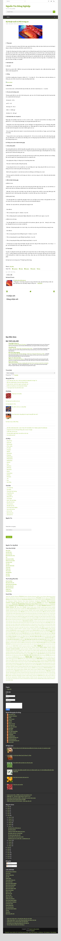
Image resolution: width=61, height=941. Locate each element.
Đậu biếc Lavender (19, 633)
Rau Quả (38, 664)
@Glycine (8, 599)
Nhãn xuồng (21, 655)
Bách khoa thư (10, 512)
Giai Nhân (9, 489)
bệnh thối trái (28, 613)
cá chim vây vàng (19, 617)
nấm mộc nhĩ (35, 653)
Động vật (34, 634)
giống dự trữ (44, 636)
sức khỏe (12, 670)
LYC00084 (20, 650)
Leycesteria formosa (9, 650)
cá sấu (53, 617)
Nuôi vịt (44, 658)
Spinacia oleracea (20, 669)
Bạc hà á (26, 611)
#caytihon (26, 602)
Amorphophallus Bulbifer (51, 608)
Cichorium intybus (41, 625)
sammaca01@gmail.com (13, 740)
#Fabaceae (39, 602)
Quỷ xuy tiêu (53, 663)
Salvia (30, 666)
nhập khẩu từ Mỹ (27, 655)
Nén (39, 653)
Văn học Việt (8, 895)
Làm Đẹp (8, 574)
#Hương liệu (9, 444)
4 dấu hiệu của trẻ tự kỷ (12, 431)
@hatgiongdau (19, 599)
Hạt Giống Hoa (28, 639)
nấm (32, 653)
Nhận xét (10, 866)
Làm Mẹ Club (9, 552)
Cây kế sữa (15, 622)
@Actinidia (13, 596)
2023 (8, 810)
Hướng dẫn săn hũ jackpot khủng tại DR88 (16, 799)
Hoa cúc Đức (43, 642)
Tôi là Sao (8, 567)
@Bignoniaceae (49, 596)
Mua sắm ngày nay (10, 582)
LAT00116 (33, 647)
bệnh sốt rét (23, 613)
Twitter (21, 268)
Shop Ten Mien (9, 581)
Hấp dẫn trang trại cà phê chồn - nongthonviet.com (19, 838)
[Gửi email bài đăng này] (7, 274)
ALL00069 (22, 608)
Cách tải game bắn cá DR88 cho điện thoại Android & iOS (19, 794)
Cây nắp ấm (27, 622)
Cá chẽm (9, 617)
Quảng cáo (8, 589)
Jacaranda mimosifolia (26, 645)
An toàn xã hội (9, 562)
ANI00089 (7, 610)
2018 (8, 849)
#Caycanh (9, 442)
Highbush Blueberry (28, 640)
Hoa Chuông (34, 642)
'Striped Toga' (8, 596)
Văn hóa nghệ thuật (10, 565)
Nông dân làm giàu (37, 656)
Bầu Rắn (8, 613)
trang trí (44, 673)
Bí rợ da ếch (27, 614)
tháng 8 (10, 824)
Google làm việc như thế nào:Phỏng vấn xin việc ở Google (19, 429)
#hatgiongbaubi (52, 602)
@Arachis (25, 596)
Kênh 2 (40, 645)
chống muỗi (15, 625)
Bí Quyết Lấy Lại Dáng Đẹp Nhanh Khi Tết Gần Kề (18, 923)
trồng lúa (40, 675)
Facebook (15, 268)
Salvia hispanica (34, 666)
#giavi (43, 602)
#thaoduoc (9, 465)
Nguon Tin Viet (11, 723)
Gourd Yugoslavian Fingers (35, 637)
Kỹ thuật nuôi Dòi (12, 829)
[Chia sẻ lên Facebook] (11, 274)
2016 (8, 852)
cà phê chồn (43, 617)
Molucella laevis (8, 653)
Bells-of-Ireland (18, 613)
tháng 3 (10, 843)
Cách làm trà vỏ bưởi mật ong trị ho (21, 777)
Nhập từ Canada (42, 655)
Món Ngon (13, 653)
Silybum (9, 667)
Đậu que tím (23, 634)
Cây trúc (52, 622)
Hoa (8, 480)
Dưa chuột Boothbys (9, 631)
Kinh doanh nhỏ (9, 881)
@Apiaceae (21, 596)
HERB (23, 640)
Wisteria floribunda (47, 678)
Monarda (16, 653)
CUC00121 (12, 628)
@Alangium (17, 596)
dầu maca (40, 630)
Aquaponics (26, 610)
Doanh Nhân (8, 878)
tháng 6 (10, 840)
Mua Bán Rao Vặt (9, 586)
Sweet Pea (17, 670)
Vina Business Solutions (11, 871)
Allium (26, 608)
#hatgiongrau (9, 460)
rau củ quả (19, 664)
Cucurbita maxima (44, 628)
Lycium (23, 650)
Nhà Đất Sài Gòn (10, 505)
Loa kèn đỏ (15, 650)
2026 (8, 806)
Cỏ (45, 625)
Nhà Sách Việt (11, 725)
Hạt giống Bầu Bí (15, 639)
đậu (51, 631)
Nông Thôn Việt (9, 896)
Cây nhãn (41, 622)
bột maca (47, 616)
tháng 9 (10, 822)
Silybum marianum (14, 667)
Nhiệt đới (51, 655)
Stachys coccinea (34, 669)
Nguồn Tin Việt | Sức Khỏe (15, 357)
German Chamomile (12, 636)
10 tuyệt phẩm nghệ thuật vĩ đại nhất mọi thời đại (17, 433)
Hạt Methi (15, 640)
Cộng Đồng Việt (12, 347)
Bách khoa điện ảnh (10, 913)
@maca (33, 599)
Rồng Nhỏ (10, 729)
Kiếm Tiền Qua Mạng (11, 500)
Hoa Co (10, 722)
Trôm (37, 675)
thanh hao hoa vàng (42, 670)
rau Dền (23, 664)
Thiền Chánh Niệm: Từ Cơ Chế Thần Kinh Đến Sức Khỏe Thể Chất (21, 920)
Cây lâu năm (22, 622)
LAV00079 (53, 647)
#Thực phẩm (9, 446)
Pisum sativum (37, 661)
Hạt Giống (9, 482)
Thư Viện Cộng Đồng (13, 731)
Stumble (33, 268)
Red (44, 664)
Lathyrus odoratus (43, 647)
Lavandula (8, 648)
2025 (8, 808)
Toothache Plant (33, 673)
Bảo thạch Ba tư (40, 611)
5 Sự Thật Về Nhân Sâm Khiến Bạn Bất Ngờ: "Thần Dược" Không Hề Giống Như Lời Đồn (27, 353)
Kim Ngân (53, 645)
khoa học (44, 645)
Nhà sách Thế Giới (12, 726)
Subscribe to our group (11, 526)
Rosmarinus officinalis (22, 666)
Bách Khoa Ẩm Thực (10, 555)
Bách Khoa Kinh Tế (10, 886)
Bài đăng (12, 266)
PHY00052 (12, 661)
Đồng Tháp (30, 634)
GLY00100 (8, 637)
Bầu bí (46, 611)
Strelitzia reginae (44, 669)
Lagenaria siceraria (16, 647)
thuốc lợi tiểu (40, 672)
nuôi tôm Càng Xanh (32, 658)
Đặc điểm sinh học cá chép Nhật (19, 406)
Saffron (27, 666)
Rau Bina (11, 664)
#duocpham (9, 453)
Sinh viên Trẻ (10, 514)
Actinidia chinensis (44, 607)
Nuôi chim (23, 658)
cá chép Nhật (13, 617)
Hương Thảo (15, 645)
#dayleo (8, 451)
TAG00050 (21, 670)
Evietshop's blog (9, 903)
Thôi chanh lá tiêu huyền (33, 672)
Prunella (50, 661)
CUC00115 (8, 628)
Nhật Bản (47, 655)
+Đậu (21, 607)
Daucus (31, 630)
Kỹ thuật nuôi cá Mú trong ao (17, 22)
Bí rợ (24, 614)
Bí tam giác (39, 614)
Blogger (33, 930)
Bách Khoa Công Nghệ (11, 885)
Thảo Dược (53, 670)
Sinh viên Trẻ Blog (10, 558)
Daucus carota (36, 630)
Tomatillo (28, 673)
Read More (40, 283)
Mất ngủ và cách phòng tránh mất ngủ (16, 359)
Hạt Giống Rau (35, 639)
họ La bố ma (11, 642)
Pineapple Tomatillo (27, 661)
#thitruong (9, 467)
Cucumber (28, 628)
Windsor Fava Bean (33, 678)
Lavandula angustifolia (15, 648)
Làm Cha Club (9, 553)
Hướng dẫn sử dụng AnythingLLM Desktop (17, 344)
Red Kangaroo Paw (48, 664)
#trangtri (44, 605)
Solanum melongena (48, 667)
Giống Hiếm (49, 636)
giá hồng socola (20, 636)
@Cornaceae (33, 597)
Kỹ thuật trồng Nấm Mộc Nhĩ (14, 835)
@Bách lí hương (40, 596)
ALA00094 (53, 607)
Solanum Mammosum (39, 667)
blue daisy (41, 616)
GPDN (9, 717)
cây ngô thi (37, 622)
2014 (8, 856)
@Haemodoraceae (13, 599)
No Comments (20, 23)
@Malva (36, 599)
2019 (8, 847)
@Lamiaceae (24, 599)
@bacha (44, 596)
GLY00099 (53, 636)
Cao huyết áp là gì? (11, 435)
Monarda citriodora (22, 653)
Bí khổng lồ (45, 613)
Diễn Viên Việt (9, 893)
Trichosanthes (13, 675)
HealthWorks (20, 640)
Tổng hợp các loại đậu (17, 393)
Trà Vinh (37, 673)
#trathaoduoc (9, 473)
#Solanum (16, 605)
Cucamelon (24, 628)
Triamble (9, 675)
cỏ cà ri (51, 625)
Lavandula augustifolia (24, 648)
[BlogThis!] (8, 274)
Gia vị (24, 636)
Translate (16, 375)
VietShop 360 (9, 591)
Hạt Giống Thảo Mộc (50, 639)
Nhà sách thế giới (9, 587)
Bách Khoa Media (9, 890)
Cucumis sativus (33, 628)
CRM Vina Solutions (10, 898)
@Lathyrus (30, 599)
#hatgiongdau (10, 456)
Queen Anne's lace (29, 663)
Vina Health (9, 498)
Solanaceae (29, 667)
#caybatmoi (8, 602)
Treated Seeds (51, 673)
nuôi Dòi (26, 658)
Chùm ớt (18, 625)
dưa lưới (22, 631)
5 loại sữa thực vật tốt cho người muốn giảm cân (17, 384)
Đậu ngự (53, 633)
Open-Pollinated (48, 658)
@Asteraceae (34, 596)
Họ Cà (54, 640)
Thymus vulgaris (19, 673)
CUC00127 (20, 628)
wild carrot (22, 678)
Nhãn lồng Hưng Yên (9, 655)
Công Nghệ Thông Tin (14, 343)
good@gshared (11, 735)
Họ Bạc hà (46, 640)
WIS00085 (39, 678)
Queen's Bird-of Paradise (37, 663)
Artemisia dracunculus (47, 610)
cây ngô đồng (32, 622)
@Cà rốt (53, 596)
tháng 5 (10, 842)
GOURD (22, 637)
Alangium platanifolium (10, 608)
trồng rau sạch (48, 675)
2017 (8, 851)
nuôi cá (19, 658)
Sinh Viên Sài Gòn (11, 509)
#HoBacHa (40, 603)
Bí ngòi (51, 613)
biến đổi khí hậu (44, 614)
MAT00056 (50, 650)
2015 (8, 854)
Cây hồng (10, 622)
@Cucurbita (38, 597)
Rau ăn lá (7, 664)
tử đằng (52, 675)
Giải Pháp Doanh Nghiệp (12, 507)
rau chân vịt (15, 664)
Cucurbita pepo (13, 630)
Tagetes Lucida (25, 670)
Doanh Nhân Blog (9, 905)
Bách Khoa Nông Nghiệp (14, 352)
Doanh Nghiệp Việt (13, 932)
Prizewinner (43, 661)
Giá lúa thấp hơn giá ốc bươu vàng (15, 836)
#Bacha (48, 600)
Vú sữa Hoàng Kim (15, 678)
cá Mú (8, 272)
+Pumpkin (24, 607)
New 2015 (42, 653)
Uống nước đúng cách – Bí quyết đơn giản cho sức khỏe (19, 918)
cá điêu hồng (33, 617)
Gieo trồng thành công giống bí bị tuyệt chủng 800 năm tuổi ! (25, 414)
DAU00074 (28, 630)
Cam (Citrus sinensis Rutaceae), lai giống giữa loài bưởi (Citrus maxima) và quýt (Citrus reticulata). (29, 363)
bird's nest (11, 616)
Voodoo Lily (10, 678)
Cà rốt (47, 617)
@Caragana (18, 597)
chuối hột (24, 625)
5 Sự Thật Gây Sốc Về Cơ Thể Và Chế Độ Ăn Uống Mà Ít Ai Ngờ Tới (22, 380)
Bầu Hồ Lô (49, 611)
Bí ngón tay (12, 614)
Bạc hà (22, 611)
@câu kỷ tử (25, 597)
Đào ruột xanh (44, 631)
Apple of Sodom (21, 610)
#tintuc (8, 471)
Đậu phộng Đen (18, 634)
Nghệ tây (51, 653)
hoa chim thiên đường (28, 642)
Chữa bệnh (33, 625)
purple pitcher (21, 663)
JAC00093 (20, 645)
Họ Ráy (15, 642)
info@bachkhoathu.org (13, 737)
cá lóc (37, 617)
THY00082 (14, 673)
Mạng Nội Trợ (10, 496)
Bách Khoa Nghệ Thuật (11, 888)
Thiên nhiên (27, 672)
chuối (21, 625)
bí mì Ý (48, 613)
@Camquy (7, 597)
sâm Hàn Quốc (51, 666)
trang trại (40, 673)
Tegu (38, 670)
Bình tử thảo (50, 614)
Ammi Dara (39, 608)
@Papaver (43, 599)
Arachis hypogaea (36, 610)
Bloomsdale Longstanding (34, 616)
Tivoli (25, 673)
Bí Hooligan (40, 613)
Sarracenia (39, 666)
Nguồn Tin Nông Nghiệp (18, 6)
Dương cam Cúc (34, 631)
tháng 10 (10, 820)
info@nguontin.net (12, 739)
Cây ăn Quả (25, 620)
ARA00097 (31, 610)
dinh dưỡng (48, 630)
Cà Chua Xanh (28, 617)
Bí (37, 613)
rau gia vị (31, 664)
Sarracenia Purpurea (44, 666)
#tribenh (8, 474)
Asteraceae (15, 611)
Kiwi (6, 647)
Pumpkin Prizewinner (15, 663)
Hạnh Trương (11, 719)
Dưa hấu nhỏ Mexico (16, 631)
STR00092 (39, 669)
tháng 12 (10, 817)
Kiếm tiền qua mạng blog (11, 584)
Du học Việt (9, 511)
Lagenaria (10, 647)
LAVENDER (30, 648)
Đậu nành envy (41, 633)
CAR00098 (36, 619)
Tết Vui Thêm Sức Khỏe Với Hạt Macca (15, 924)
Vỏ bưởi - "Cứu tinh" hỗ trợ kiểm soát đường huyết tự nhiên (21, 348)
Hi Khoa (10, 720)
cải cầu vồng (19, 619)
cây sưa (44, 622)
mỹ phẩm (29, 653)
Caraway (47, 619)
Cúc (43, 627)
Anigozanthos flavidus (13, 610)
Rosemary (16, 666)
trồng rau (43, 675)
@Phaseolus (48, 599)
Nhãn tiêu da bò (16, 655)
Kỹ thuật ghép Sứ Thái (11, 404)
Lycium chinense (28, 650)
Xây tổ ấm (8, 550)
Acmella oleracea (33, 607)
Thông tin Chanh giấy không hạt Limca (16, 831)
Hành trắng (51, 637)
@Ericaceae (48, 597)
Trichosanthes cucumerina (21, 675)
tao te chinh (11, 742)
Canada (28, 619)
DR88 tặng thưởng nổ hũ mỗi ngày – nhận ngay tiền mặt (19, 801)
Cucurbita (38, 628)
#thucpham (9, 469)
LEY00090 (53, 648)
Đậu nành (37, 633)
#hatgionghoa (10, 458)
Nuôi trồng (13, 272)
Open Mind (10, 728)
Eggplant (37, 634)
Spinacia (15, 669)
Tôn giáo (8, 563)
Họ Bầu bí (51, 640)
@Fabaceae (52, 597)
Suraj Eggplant (8, 670)
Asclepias (53, 610)
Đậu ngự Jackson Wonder (10, 634)
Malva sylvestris (36, 650)
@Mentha (39, 599)
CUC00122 (16, 628)
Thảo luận (7, 672)
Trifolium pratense (29, 675)
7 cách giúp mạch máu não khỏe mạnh (15, 387)
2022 (8, 811)
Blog (28, 616)
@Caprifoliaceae (12, 597)
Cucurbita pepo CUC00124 (21, 630)
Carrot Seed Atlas (52, 619)
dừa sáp (25, 631)
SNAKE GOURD (20, 667)
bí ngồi (15, 614)
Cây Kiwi (18, 622)
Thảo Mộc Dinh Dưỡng (12, 491)
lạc (8, 647)
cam (26, 619)
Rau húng (35, 664)
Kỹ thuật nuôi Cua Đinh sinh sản (13, 401)
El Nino (40, 634)
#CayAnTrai (9, 440)
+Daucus (18, 607)
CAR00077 (32, 619)
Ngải (45, 653)
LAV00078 (49, 647)
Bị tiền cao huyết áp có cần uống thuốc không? (17, 385)
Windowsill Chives (27, 678)
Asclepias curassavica (9, 611)
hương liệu (10, 645)
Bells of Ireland (13, 613)
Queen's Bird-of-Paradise (46, 663)
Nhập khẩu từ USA (35, 655)
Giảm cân (27, 636)
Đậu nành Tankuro (48, 633)
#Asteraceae (43, 600)
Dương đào (40, 631)
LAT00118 (37, 647)
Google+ (27, 268)
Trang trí (47, 673)
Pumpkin (10, 663)
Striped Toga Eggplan (51, 669)
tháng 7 (10, 826)
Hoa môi (51, 642)
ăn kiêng (19, 611)
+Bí (7, 478)
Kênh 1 (35, 645)
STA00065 (25, 669)
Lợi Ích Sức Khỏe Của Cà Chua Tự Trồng (22, 755)
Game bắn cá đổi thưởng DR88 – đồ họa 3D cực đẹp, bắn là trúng (21, 798)
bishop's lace (15, 616)
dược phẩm (30, 631)
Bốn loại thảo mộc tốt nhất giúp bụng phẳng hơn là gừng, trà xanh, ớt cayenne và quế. (32, 748)
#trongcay (9, 476)
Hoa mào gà (48, 642)
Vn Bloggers (9, 494)
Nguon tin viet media (10, 560)
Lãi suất (7, 876)
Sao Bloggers (9, 572)
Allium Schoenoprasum (32, 608)
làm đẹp (25, 647)
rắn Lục (42, 664)
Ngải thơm (48, 653)
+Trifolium (28, 607)
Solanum (33, 667)
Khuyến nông (49, 645)
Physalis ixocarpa (21, 661)
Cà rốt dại (49, 617)
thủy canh (44, 672)
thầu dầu (14, 672)
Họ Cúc (7, 642)
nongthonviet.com (15, 656)
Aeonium (49, 607)
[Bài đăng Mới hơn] (7, 291)
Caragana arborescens (42, 619)
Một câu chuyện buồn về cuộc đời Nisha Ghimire (17, 382)
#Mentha (7, 605)
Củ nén (36, 626)
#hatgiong (9, 455)
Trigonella (34, 675)
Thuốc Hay (8, 569)
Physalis (16, 661)
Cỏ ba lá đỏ (48, 625)
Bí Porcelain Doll (20, 614)
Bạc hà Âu (29, 611)
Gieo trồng (32, 636)
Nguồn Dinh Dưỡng (13, 361)
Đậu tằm (26, 634)
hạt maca (12, 640)
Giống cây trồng (38, 636)
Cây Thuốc (48, 622)
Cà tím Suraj (9, 619)
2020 (8, 815)
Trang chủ (9, 689)
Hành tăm (47, 637)
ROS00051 (13, 666)
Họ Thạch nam (19, 642)
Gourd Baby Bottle (27, 637)
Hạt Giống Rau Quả (42, 639)
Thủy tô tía (51, 672)
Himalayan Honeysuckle (36, 640)
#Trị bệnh (9, 447)
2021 (8, 813)
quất (25, 663)
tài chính (30, 670)
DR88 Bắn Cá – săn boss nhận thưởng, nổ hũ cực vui (18, 796)
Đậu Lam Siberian (31, 633)
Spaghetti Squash (10, 669)
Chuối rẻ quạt (28, 625)
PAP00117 (53, 658)
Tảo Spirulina (34, 670)
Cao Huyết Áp (10, 487)
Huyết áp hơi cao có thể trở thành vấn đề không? (17, 921)
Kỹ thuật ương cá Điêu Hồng (12, 421)
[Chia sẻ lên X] (10, 274)
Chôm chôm (10, 625)
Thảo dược (48, 670)
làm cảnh (22, 647)
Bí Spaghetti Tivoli (33, 614)
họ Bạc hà (42, 640)
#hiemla (8, 462)
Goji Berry (18, 637)
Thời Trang (8, 570)
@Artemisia (30, 596)
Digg (39, 268)
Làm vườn (29, 647)
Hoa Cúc (38, 642)
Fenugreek (47, 634)
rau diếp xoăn (27, 664)
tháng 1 (10, 845)
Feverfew (50, 634)
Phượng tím (8, 661)
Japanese (32, 645)
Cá (51, 616)
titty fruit (23, 673)
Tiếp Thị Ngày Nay (10, 875)
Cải (12, 619)
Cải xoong (23, 619)
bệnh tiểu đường (34, 613)
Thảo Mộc (11, 672)
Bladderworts (20, 616)
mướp (26, 653)
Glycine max (12, 637)
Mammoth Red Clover (43, 650)
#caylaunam (22, 602)
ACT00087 (39, 607)
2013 (8, 858)
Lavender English (43, 648)
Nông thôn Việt (15, 658)
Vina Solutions (53, 932)
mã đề (32, 650)
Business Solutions (12, 716)
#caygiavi (9, 449)
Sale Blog (8, 912)
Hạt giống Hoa (22, 639)
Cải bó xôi (15, 619)
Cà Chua (24, 617)
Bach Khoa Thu (11, 714)
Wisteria (42, 678)
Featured (43, 634)
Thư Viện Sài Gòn (10, 907)
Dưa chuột (53, 630)
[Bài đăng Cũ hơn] (54, 291)
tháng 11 (10, 819)
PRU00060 (47, 661)
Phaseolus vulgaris (51, 659)
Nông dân (28, 656)
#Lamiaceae (52, 603)
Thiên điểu (23, 672)
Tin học (7, 910)
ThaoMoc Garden (12, 732)
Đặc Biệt (48, 631)
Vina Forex (8, 873)
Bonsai (44, 616)
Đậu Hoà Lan (25, 633)
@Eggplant (43, 597)
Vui (6, 557)
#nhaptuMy (11, 605)
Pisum (32, 661)
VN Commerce (10, 503)
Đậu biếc (13, 633)
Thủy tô (48, 672)
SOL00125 (25, 667)
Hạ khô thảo (42, 637)
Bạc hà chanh (34, 611)
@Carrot (21, 597)
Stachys (29, 669)
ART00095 (41, 610)
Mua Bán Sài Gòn (11, 502)
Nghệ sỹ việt (8, 891)
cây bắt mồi (30, 620)
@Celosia (29, 597)
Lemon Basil (49, 648)
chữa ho (36, 625)
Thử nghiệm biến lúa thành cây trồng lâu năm (23, 762)
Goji (15, 637)
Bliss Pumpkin (25, 616)
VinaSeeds (10, 734)
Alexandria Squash (17, 608)
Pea (12, 659)
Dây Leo (44, 630)
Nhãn (54, 653)
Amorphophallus (43, 608)
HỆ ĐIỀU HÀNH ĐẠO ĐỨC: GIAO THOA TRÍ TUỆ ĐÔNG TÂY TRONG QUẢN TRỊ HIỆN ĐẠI (27, 427)
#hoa (8, 464)
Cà (49, 616)
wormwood (53, 678)
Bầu (43, 611)
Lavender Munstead (36, 648)
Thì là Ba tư (19, 672)
